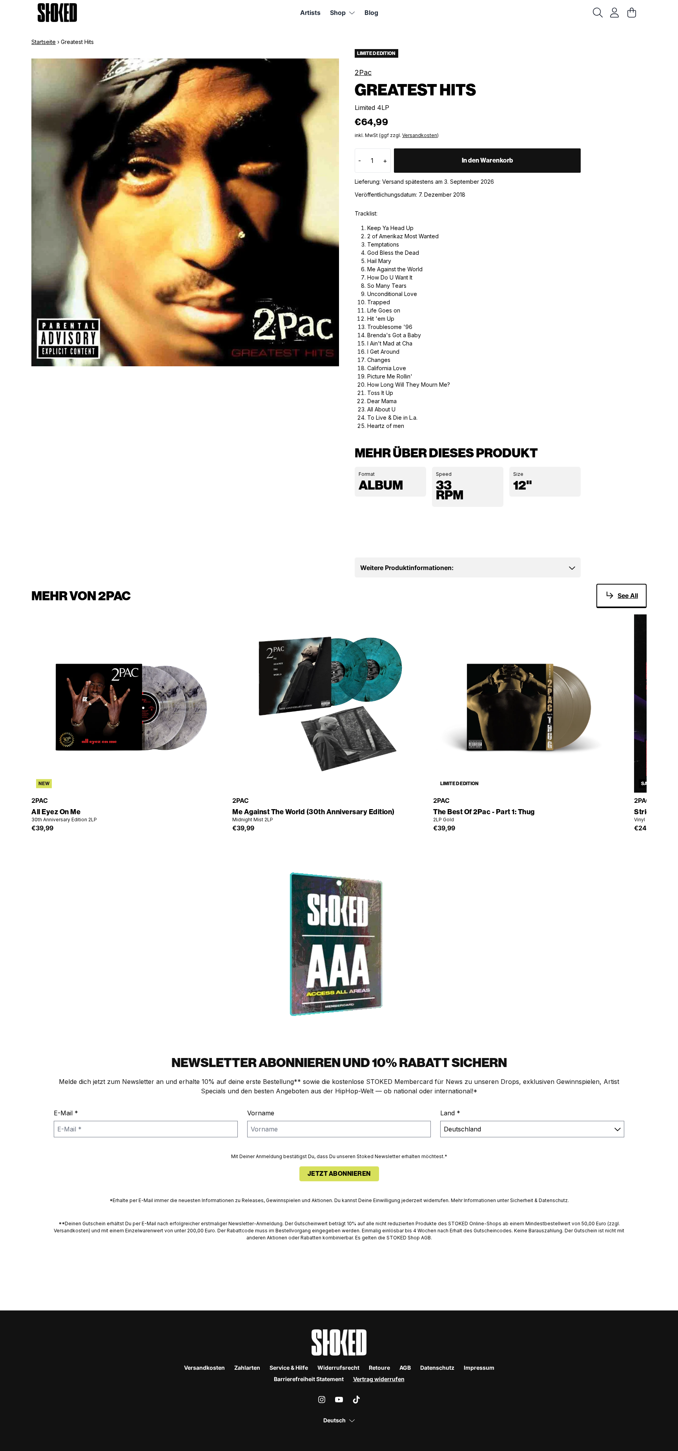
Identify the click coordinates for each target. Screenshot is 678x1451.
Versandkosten (419, 135)
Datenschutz (437, 1367)
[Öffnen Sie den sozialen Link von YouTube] (339, 1399)
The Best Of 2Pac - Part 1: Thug (484, 812)
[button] (468, 568)
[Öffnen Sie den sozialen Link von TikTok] (356, 1399)
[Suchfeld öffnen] (597, 12)
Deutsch (334, 1420)
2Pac (363, 72)
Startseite (43, 41)
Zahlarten (247, 1367)
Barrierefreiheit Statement (309, 1379)
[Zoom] (185, 212)
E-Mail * (66, 1113)
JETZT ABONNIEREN (339, 1173)
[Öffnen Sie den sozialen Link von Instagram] (321, 1399)
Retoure (379, 1367)
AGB (405, 1367)
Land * (450, 1113)
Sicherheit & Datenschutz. (539, 1200)
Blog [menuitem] (371, 12)
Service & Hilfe (289, 1367)
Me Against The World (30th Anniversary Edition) (313, 812)
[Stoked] (57, 12)
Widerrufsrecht (338, 1367)
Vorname (260, 1113)
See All (628, 595)
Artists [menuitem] (310, 12)
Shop (338, 12)
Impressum (479, 1367)
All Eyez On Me (55, 812)
